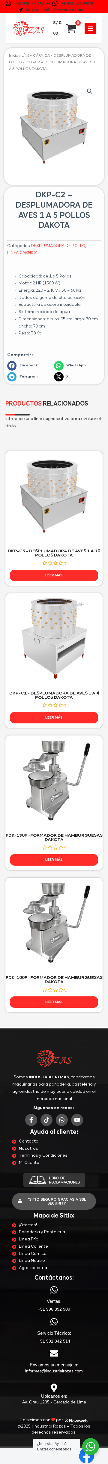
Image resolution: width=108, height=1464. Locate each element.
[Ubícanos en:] (54, 1388)
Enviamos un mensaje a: (54, 1364)
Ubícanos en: (54, 1396)
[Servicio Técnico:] (54, 1322)
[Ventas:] (54, 1290)
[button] (89, 91)
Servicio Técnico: (54, 1333)
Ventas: (54, 1301)
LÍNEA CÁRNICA (36, 56)
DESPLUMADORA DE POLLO (58, 246)
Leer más (54, 575)
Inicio (13, 56)
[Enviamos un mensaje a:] (54, 1353)
